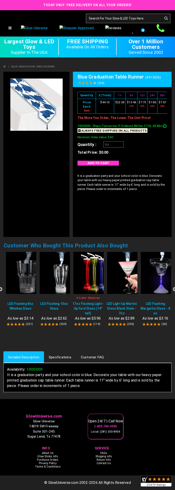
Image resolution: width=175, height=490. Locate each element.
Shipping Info (103, 456)
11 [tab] (121, 337)
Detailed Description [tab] (23, 357)
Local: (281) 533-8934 (105, 431)
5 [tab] (80, 337)
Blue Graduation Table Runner (33, 66)
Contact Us (104, 463)
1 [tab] (53, 337)
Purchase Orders (47, 459)
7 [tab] (94, 337)
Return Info (104, 459)
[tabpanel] (20, 289)
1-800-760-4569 (105, 426)
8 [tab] (101, 337)
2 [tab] (60, 337)
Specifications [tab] (60, 357)
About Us (48, 453)
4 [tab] (74, 337)
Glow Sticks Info (47, 456)
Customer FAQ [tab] (92, 357)
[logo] (87, 407)
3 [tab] (67, 337)
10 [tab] (115, 337)
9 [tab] (108, 337)
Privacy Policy (48, 463)
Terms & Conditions (48, 466)
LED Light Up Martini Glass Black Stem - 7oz (122, 308)
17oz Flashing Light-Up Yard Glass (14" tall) (87, 308)
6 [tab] (87, 337)
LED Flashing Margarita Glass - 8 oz (155, 308)
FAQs (103, 453)
